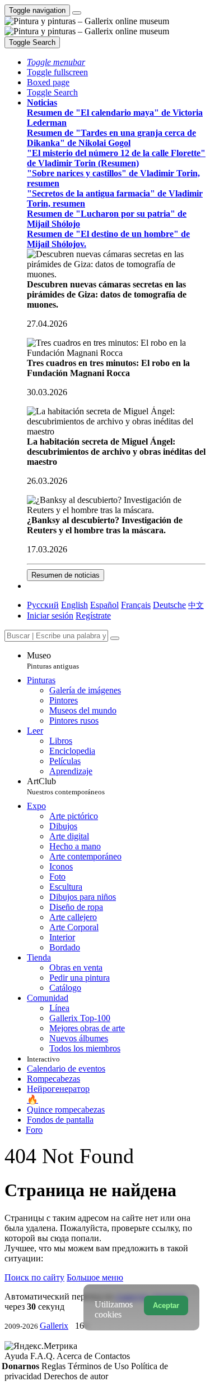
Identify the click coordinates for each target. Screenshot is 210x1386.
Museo (53, 660)
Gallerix (54, 1325)
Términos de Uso (99, 1366)
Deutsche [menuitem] (169, 605)
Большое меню (95, 1277)
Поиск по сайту (34, 1277)
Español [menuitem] (104, 605)
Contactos (112, 1356)
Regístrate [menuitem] (93, 615)
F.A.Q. (43, 1356)
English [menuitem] (74, 605)
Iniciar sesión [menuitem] (50, 615)
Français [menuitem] (136, 605)
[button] (56, 62)
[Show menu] (76, 13)
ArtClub (66, 786)
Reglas (54, 1366)
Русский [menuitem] (43, 605)
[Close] (114, 638)
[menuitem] (196, 605)
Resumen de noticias (65, 575)
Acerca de (76, 1356)
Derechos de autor (76, 1376)
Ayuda (17, 1356)
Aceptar (166, 1305)
